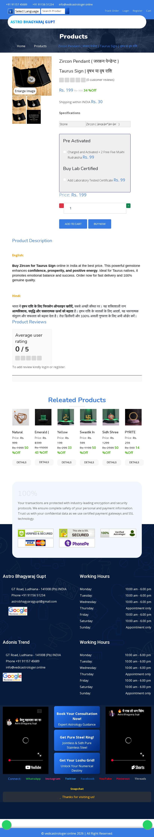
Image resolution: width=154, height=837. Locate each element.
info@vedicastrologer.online (76, 4)
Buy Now (100, 224)
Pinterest (123, 778)
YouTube (105, 778)
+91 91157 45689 (16, 4)
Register (137, 10)
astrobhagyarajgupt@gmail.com (34, 601)
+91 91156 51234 (43, 4)
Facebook (87, 778)
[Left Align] (61, 80)
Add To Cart (73, 224)
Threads (140, 778)
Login (125, 10)
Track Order (112, 10)
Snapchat (77, 789)
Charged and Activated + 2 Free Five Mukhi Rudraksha (96, 155)
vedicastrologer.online (60, 833)
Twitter (70, 778)
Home (21, 46)
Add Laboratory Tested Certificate (96, 180)
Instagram (52, 778)
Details (21, 462)
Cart (148, 10)
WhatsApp (33, 778)
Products (40, 46)
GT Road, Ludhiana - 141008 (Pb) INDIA (38, 589)
